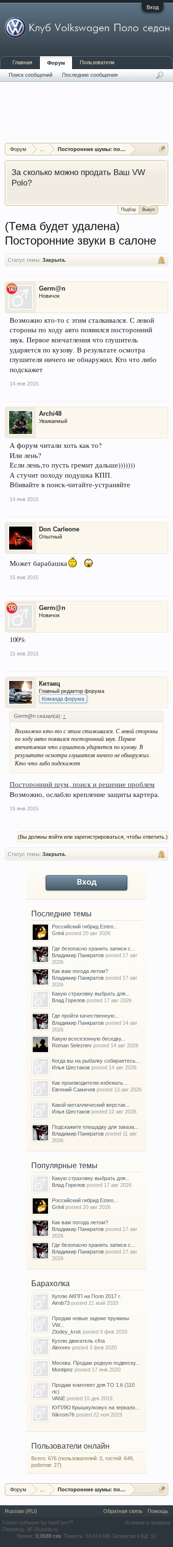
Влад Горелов (68, 1000)
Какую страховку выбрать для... (91, 993)
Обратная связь (123, 1511)
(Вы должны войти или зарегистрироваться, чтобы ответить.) (93, 837)
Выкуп (148, 209)
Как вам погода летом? (80, 971)
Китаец (49, 683)
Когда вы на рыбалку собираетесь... (96, 1061)
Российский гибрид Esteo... (85, 926)
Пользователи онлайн (70, 1446)
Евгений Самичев (73, 1089)
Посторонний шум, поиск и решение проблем (82, 784)
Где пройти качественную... (85, 1016)
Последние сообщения (90, 75)
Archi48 (50, 413)
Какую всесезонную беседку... (88, 1039)
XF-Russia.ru (42, 1529)
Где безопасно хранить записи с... (93, 948)
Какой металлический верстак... (91, 1105)
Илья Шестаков (71, 1067)
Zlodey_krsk (66, 1332)
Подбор (128, 209)
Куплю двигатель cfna (78, 1341)
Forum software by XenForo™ (38, 1522)
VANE (58, 1398)
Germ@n (52, 288)
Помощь (158, 1511)
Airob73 (61, 1303)
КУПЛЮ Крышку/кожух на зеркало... (95, 1407)
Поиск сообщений (30, 75)
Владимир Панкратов (78, 955)
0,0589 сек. (49, 1536)
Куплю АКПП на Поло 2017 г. (86, 1296)
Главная (22, 62)
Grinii (58, 933)
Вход (153, 7)
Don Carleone (59, 529)
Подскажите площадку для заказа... (95, 1127)
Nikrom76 (63, 1415)
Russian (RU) (21, 1511)
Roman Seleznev (72, 1045)
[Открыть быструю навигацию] (162, 149)
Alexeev (61, 1347)
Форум (56, 63)
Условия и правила (147, 1522)
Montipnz (62, 1369)
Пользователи (97, 62)
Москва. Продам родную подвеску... (96, 1363)
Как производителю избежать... (89, 1083)
